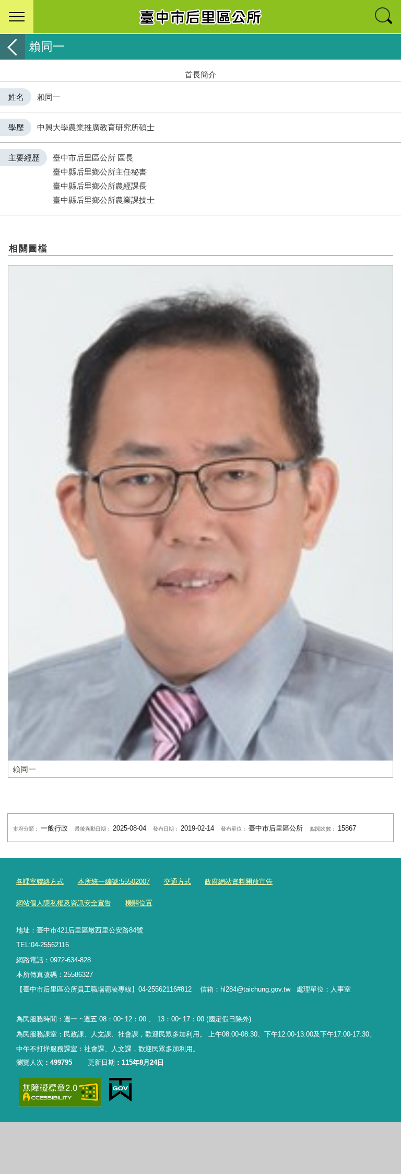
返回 (12, 47)
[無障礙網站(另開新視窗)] (60, 1092)
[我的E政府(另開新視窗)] (120, 1090)
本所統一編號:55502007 (114, 881)
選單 (16, 16)
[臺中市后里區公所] (200, 16)
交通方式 (177, 881)
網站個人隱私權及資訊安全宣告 (63, 903)
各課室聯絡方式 (40, 881)
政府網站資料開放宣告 (239, 881)
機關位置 (138, 903)
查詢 (384, 16)
